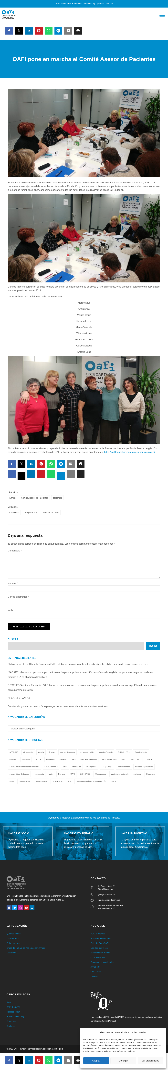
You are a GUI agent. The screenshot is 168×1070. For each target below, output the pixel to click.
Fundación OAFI (51, 767)
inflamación (76, 767)
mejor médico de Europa (19, 774)
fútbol (65, 767)
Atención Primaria (106, 752)
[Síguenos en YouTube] (26, 907)
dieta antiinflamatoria (89, 759)
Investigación (91, 767)
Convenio (26, 759)
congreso (13, 759)
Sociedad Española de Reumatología (90, 781)
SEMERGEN (57, 781)
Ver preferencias (150, 1060)
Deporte (38, 759)
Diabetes (63, 759)
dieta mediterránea (109, 759)
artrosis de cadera (67, 752)
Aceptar (96, 1060)
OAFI (72, 774)
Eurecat (149, 759)
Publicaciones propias (100, 953)
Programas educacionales (102, 962)
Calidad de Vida (124, 752)
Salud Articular (25, 781)
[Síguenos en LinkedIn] (32, 907)
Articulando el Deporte (101, 938)
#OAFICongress (98, 934)
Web (10, 610)
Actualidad (14, 512)
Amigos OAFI (30, 512)
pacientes (57, 498)
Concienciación (141, 752)
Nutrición (61, 774)
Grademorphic (56, 1049)
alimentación (28, 752)
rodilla (12, 781)
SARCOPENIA (41, 781)
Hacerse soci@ (13, 1012)
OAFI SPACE (85, 774)
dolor (124, 759)
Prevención (150, 774)
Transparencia (13, 938)
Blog (9, 1002)
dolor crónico (136, 759)
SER (69, 781)
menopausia (39, 774)
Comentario (15, 550)
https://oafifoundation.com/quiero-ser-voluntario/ (129, 452)
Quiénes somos (14, 934)
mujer (51, 774)
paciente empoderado (119, 774)
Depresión (50, 759)
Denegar (123, 1060)
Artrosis (13, 498)
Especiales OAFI (14, 953)
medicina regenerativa (144, 767)
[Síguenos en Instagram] (20, 907)
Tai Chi (113, 781)
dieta (73, 759)
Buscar (13, 639)
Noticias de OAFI (51, 512)
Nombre (13, 583)
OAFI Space (96, 972)
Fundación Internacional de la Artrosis (24, 767)
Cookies (45, 1049)
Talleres (94, 976)
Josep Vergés (107, 767)
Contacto (11, 1026)
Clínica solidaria (98, 957)
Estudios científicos (99, 948)
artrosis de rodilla (87, 752)
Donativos (11, 1021)
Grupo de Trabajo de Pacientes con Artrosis (26, 948)
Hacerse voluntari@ (15, 1016)
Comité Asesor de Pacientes (34, 498)
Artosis (41, 752)
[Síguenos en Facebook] (9, 907)
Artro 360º (95, 967)
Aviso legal (35, 1049)
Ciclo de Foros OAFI (99, 943)
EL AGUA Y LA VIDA (19, 698)
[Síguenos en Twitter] (14, 907)
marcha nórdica (124, 767)
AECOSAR (14, 752)
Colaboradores (13, 943)
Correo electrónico (18, 596)
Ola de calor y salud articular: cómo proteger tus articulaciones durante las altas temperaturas (58, 706)
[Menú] (162, 15)
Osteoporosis (100, 774)
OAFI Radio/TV (13, 1007)
